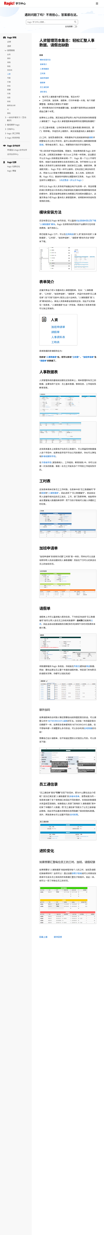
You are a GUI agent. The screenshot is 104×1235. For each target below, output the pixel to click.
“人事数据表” (51, 357)
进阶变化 (43, 92)
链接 (41, 144)
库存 (9, 58)
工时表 (42, 73)
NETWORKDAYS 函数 (57, 721)
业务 (9, 54)
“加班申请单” (88, 357)
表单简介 (43, 64)
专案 (9, 78)
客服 (9, 89)
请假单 (42, 82)
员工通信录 (44, 87)
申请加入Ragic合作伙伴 (17, 150)
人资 (9, 74)
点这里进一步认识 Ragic (71, 180)
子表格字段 (46, 462)
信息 (9, 97)
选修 (9, 46)
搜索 (91, 137)
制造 (9, 66)
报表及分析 (11, 105)
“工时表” (75, 357)
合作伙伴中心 (13, 154)
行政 (9, 93)
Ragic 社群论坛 (13, 166)
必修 (9, 41)
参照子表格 (77, 873)
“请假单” (43, 360)
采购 (9, 62)
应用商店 (70, 234)
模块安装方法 (45, 59)
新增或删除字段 (48, 456)
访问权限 (74, 814)
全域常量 (88, 728)
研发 (9, 101)
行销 (9, 82)
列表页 (77, 666)
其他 (9, 113)
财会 (9, 86)
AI (8, 109)
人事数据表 (44, 69)
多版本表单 (74, 796)
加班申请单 (44, 78)
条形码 (9, 70)
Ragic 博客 (11, 170)
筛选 (88, 666)
